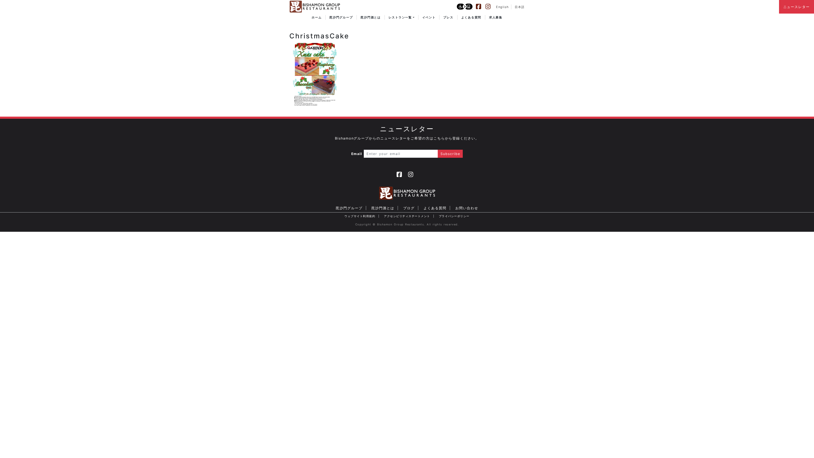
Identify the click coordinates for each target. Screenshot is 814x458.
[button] (401, 17)
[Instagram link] (490, 6)
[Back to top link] (803, 447)
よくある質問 (435, 208)
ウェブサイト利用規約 (359, 216)
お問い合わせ (466, 208)
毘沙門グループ (349, 208)
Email (356, 154)
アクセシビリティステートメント (407, 216)
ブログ (409, 208)
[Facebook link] (480, 6)
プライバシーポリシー (454, 216)
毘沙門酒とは (382, 208)
